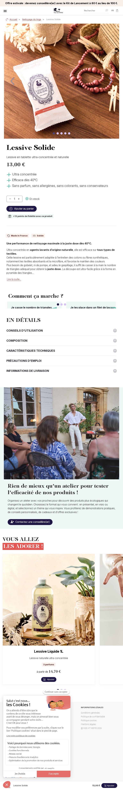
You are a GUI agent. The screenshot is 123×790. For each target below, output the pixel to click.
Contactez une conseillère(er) (32, 521)
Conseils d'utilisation (24, 330)
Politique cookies (89, 720)
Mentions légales (88, 724)
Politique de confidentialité (93, 717)
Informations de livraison (27, 370)
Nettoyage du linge (31, 19)
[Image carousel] (54, 133)
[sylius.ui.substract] (10, 198)
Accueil (13, 19)
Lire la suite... (14, 279)
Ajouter (50, 679)
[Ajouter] (18, 198)
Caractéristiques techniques (30, 350)
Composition (16, 340)
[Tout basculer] (5, 11)
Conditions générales (90, 713)
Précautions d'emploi (23, 360)
